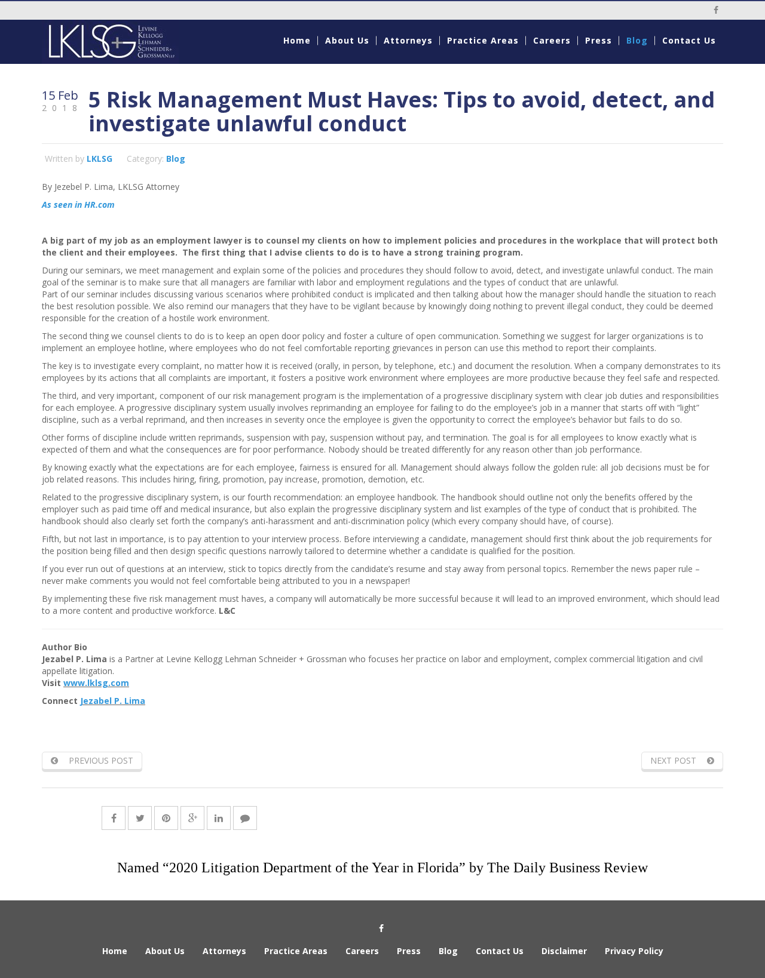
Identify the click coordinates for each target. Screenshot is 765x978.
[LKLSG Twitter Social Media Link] (140, 818)
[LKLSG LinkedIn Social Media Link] (219, 818)
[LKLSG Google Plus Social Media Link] (192, 818)
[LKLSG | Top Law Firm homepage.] (120, 42)
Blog (175, 158)
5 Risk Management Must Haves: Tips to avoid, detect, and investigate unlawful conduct (401, 111)
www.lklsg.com (96, 682)
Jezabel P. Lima (112, 700)
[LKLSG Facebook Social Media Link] (114, 818)
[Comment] (245, 818)
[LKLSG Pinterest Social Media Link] (166, 818)
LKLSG (99, 158)
